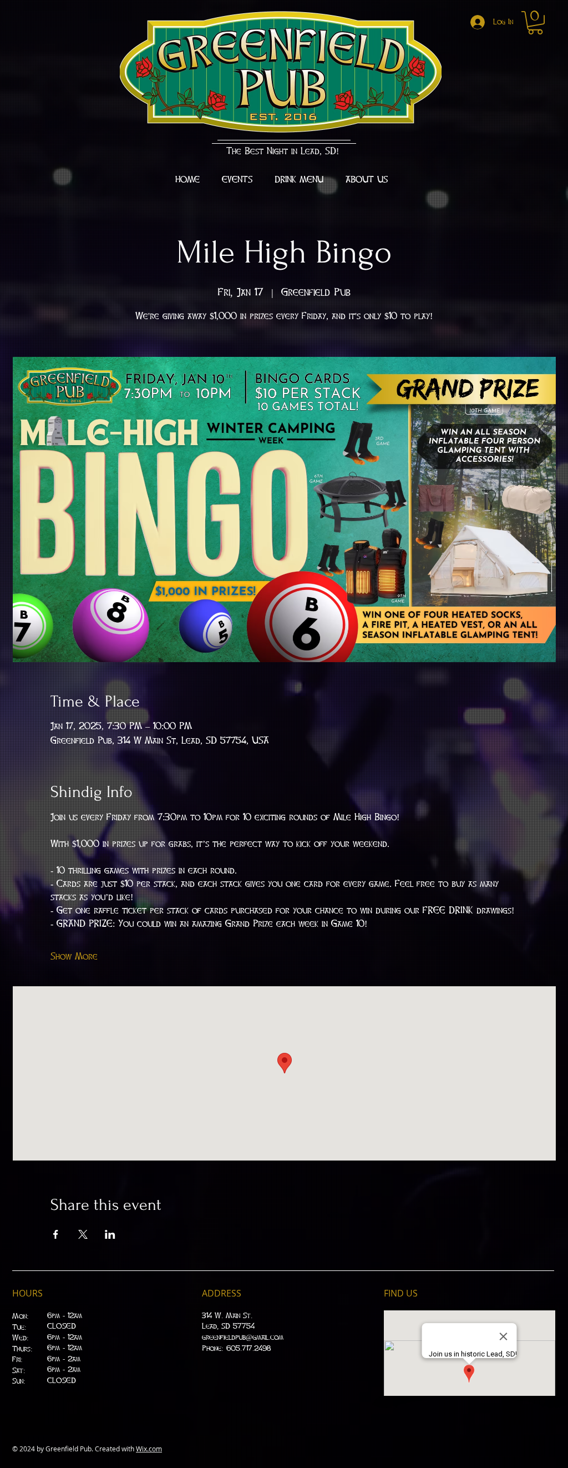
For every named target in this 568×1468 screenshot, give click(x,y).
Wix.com (149, 1448)
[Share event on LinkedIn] (110, 1234)
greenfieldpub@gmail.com (242, 1337)
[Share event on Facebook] (55, 1234)
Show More (74, 956)
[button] (535, 22)
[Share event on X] (83, 1234)
